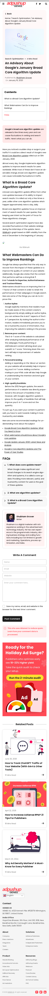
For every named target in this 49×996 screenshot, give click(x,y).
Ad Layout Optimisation (11, 970)
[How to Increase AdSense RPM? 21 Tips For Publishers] (24, 794)
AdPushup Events (32, 963)
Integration (6, 943)
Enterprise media (32, 946)
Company (6, 936)
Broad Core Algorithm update (15, 155)
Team (5, 946)
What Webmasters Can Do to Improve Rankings (21, 106)
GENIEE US (11, 992)
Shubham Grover (24, 77)
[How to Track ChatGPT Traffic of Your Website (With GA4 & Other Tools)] (24, 742)
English (10, 895)
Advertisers (30, 939)
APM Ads (6, 977)
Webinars (29, 966)
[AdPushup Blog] (16, 4)
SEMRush (6, 232)
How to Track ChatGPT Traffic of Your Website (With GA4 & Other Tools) (23, 766)
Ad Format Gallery (32, 980)
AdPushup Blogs (31, 960)
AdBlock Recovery (9, 973)
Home (7, 18)
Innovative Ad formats (10, 963)
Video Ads (6, 966)
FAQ (27, 983)
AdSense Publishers (33, 936)
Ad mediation (7, 983)
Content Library (31, 977)
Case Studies (30, 973)
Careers (5, 949)
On (14, 80)
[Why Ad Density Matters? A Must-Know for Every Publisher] (24, 842)
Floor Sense (7, 980)
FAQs (6, 115)
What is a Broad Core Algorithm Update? (22, 98)
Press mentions (8, 939)
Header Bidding (8, 960)
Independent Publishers (34, 943)
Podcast (29, 970)
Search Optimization (21, 18)
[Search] (45, 4)
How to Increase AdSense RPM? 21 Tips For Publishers (24, 816)
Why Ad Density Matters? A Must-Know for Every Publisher (24, 865)
